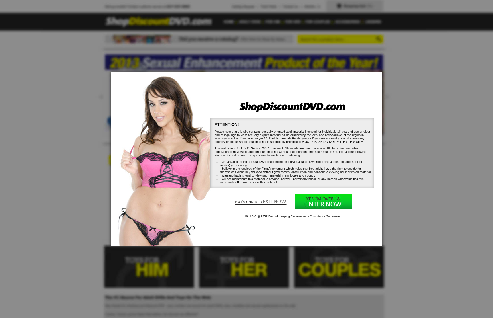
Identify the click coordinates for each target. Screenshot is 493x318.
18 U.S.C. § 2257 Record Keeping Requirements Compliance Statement (292, 216)
